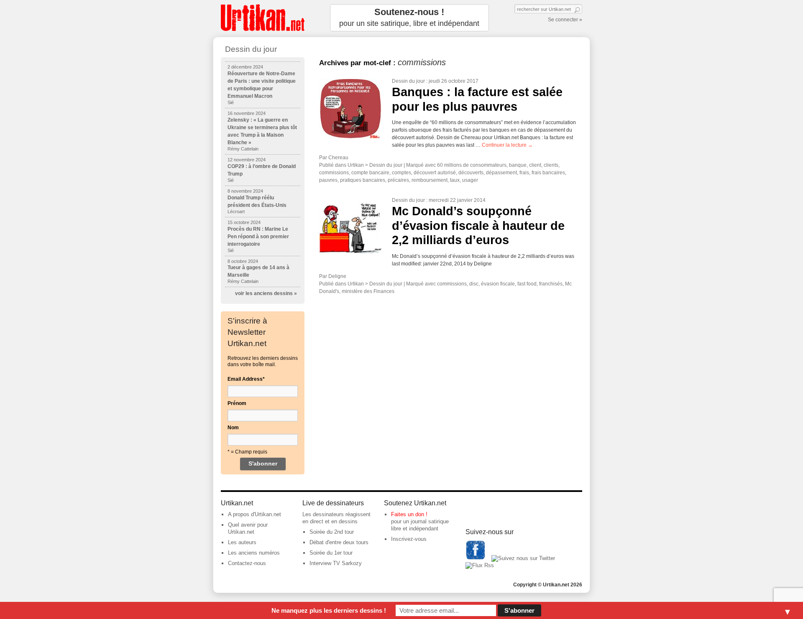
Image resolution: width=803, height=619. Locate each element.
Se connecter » (565, 20)
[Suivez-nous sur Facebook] (475, 558)
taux (455, 180)
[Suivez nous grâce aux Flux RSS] (479, 565)
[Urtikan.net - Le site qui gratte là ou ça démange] (262, 17)
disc (473, 284)
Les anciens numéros (254, 553)
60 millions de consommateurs (471, 165)
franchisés (551, 284)
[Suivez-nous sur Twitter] (523, 558)
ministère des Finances (368, 291)
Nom (233, 427)
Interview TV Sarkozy (335, 563)
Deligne (337, 276)
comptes (401, 173)
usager (470, 180)
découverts (470, 173)
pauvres (328, 180)
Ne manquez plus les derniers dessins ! (328, 610)
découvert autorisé (435, 173)
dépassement (501, 173)
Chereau (338, 157)
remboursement (430, 180)
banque (518, 165)
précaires (398, 180)
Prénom (237, 403)
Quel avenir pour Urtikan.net (248, 528)
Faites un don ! (409, 514)
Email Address (246, 379)
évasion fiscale (498, 284)
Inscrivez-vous (409, 539)
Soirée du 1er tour (331, 553)
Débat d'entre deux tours (338, 542)
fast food (527, 284)
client (535, 165)
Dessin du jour (408, 81)
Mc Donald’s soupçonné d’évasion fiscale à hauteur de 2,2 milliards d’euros (478, 225)
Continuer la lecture (507, 145)
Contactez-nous (247, 563)
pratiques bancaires (362, 180)
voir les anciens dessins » (266, 293)
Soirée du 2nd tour (331, 532)
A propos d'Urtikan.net (254, 514)
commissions (334, 173)
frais (524, 173)
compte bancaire (370, 173)
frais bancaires (548, 173)
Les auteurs (242, 542)
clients (551, 165)
